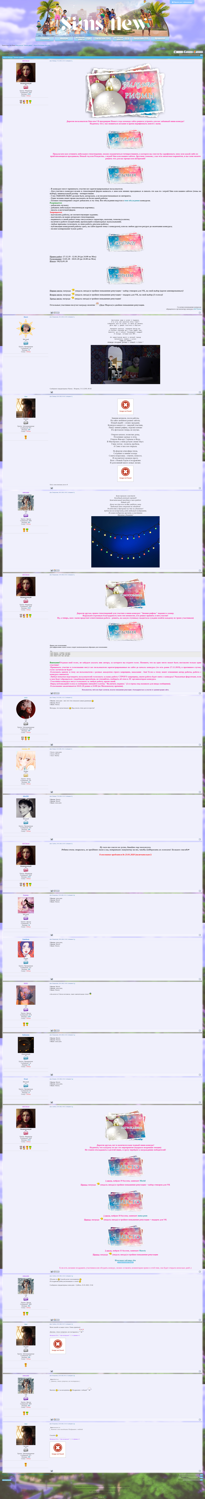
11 (74, 939)
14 (72, 1079)
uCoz (105, 1497)
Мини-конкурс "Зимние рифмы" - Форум (26, 45)
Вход (46, 45)
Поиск (194, 49)
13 (74, 1034)
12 (74, 983)
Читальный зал (22, 55)
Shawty (142, 1251)
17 (72, 1324)
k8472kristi (197, 309)
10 (74, 895)
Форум (4, 55)
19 (74, 1423)
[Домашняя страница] (56, 570)
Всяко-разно (12, 55)
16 (72, 1276)
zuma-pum (142, 1216)
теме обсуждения (132, 200)
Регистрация (41, 45)
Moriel (143, 1181)
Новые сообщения (162, 49)
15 (72, 1106)
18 (74, 1375)
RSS (49, 45)
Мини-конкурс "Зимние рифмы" (39, 55)
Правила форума (185, 49)
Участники (173, 49)
